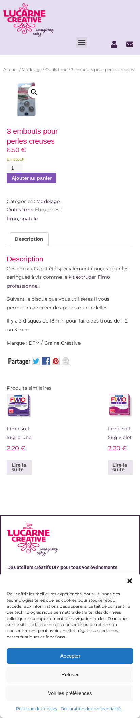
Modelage (32, 69)
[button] (129, 580)
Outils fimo (56, 69)
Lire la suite (19, 467)
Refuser (70, 674)
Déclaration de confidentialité (90, 708)
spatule (29, 219)
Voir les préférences (70, 693)
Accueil (10, 69)
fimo (12, 219)
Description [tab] (29, 239)
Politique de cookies (36, 708)
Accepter (70, 656)
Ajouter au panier (32, 178)
